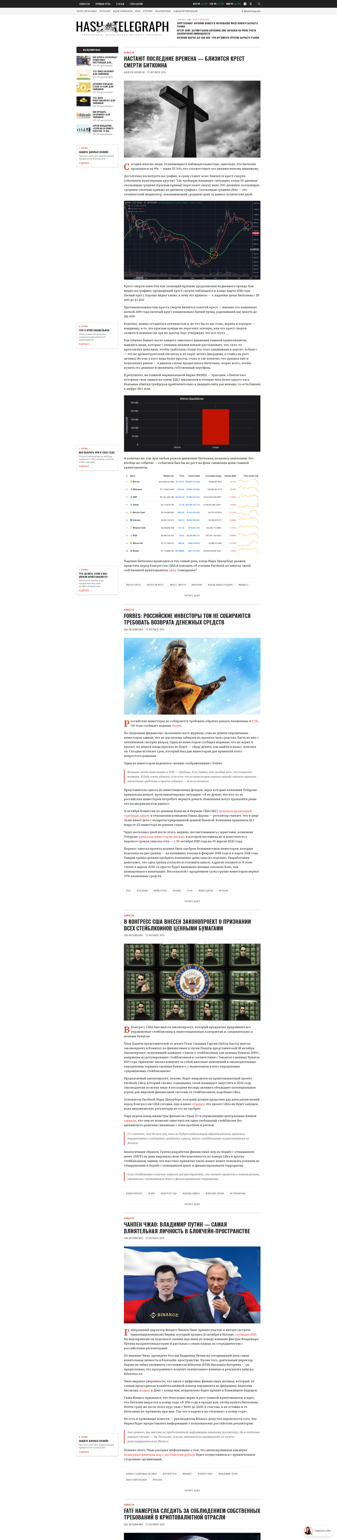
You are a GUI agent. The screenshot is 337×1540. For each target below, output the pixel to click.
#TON (189, 890)
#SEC (128, 890)
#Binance (187, 1473)
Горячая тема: (193, 19)
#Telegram (142, 890)
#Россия (105, 11)
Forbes (177, 725)
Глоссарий (136, 4)
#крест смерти (178, 584)
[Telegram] (245, 3)
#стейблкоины (238, 1193)
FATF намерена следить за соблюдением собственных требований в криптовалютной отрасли (192, 1514)
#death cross (133, 584)
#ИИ (137, 11)
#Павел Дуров (206, 890)
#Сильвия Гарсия (215, 1193)
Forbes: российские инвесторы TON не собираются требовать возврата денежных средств (187, 619)
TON (255, 721)
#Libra (151, 1193)
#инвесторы (160, 890)
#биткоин (197, 584)
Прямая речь (103, 4)
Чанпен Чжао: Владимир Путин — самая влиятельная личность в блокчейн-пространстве (187, 1227)
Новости (84, 4)
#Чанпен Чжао (205, 1473)
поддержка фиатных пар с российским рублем (159, 1454)
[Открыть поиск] (259, 3)
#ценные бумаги (191, 1193)
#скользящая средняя (220, 584)
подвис (144, 1390)
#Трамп (148, 11)
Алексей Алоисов (134, 72)
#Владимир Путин (228, 1473)
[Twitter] (250, 3)
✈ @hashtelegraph (251, 11)
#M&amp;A (244, 584)
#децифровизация (186, 11)
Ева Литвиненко (133, 629)
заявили (130, 1120)
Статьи (120, 4)
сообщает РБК (245, 1334)
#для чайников (123, 11)
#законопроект (134, 1193)
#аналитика (163, 11)
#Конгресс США (169, 1193)
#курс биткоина (87, 11)
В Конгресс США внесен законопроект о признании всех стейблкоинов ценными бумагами (187, 924)
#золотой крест (155, 584)
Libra (172, 570)
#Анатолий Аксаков (136, 1479)
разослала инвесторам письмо (161, 836)
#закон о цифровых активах (141, 1473)
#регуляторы (170, 1473)
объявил (197, 1104)
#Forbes (177, 890)
